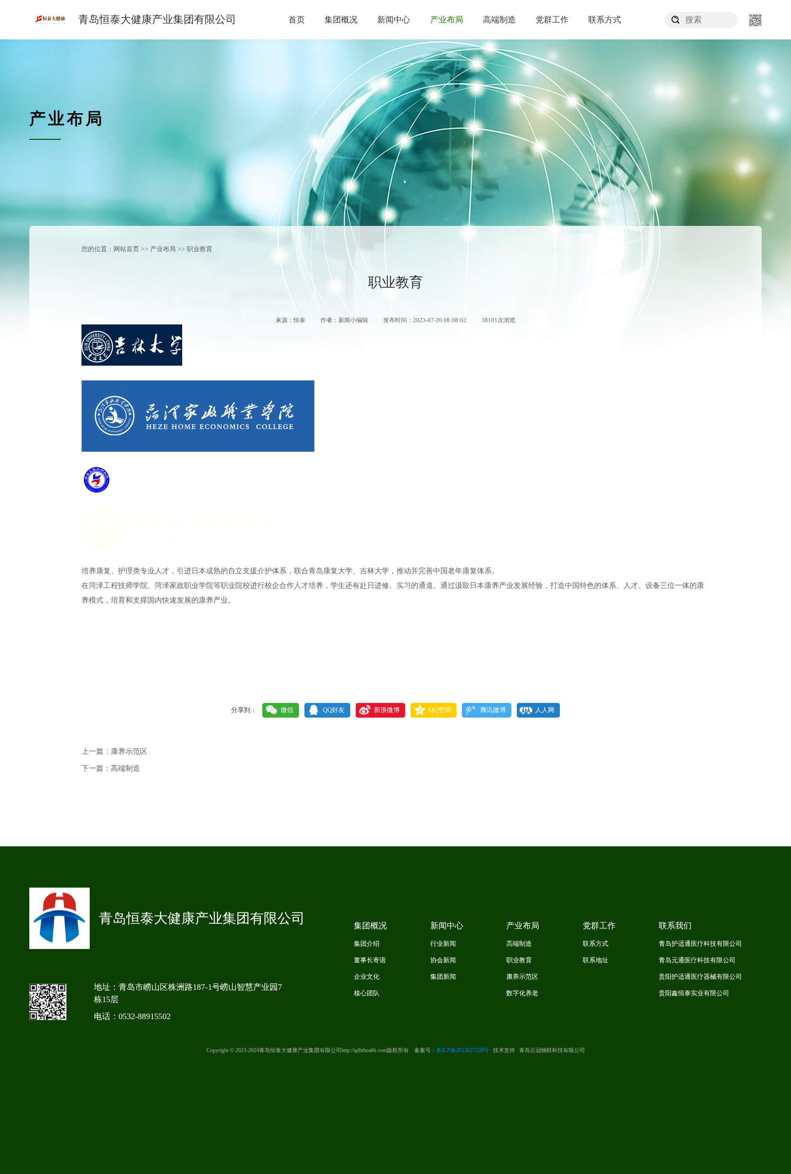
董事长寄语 (370, 960)
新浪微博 (387, 710)
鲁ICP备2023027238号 (462, 1050)
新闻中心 (393, 19)
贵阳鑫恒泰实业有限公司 (694, 993)
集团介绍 (366, 943)
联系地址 (595, 960)
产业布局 (446, 19)
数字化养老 (522, 993)
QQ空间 (440, 710)
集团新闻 (443, 976)
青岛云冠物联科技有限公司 (550, 1050)
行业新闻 (443, 943)
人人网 (544, 710)
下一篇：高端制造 (110, 768)
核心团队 (366, 993)
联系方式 (604, 19)
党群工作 (552, 19)
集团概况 (341, 19)
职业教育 (519, 960)
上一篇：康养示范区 (114, 751)
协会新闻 (443, 960)
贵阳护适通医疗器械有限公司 (700, 976)
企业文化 (366, 976)
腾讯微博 (493, 710)
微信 (287, 710)
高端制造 (499, 19)
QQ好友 (334, 710)
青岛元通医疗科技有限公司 (697, 960)
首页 (296, 19)
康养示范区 (522, 976)
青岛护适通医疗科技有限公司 (700, 943)
